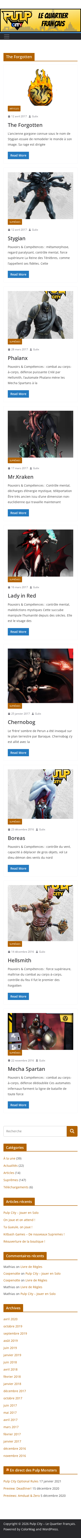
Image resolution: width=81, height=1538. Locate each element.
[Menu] (6, 36)
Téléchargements (16, 1187)
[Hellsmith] (40, 913)
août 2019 (10, 1341)
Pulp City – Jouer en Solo (20, 1213)
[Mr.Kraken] (40, 434)
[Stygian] (40, 195)
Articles (14, 108)
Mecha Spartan (26, 1068)
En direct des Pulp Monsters (33, 1470)
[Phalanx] (40, 315)
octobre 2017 (12, 1398)
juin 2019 (10, 1348)
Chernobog (21, 722)
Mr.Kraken (20, 476)
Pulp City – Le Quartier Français (52, 1524)
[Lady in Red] (40, 553)
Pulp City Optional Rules (20, 1481)
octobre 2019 (12, 1326)
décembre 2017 (14, 1391)
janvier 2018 (12, 1384)
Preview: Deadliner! (17, 1488)
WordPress (50, 1529)
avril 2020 (10, 1319)
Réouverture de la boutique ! (24, 1241)
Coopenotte (11, 1273)
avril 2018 (10, 1369)
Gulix (35, 116)
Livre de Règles (31, 1267)
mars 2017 (11, 1427)
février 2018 (12, 1376)
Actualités (10, 1165)
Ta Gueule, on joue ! (17, 1227)
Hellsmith (19, 960)
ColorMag (28, 1529)
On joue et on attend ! (19, 1220)
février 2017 (12, 1434)
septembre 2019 (15, 1333)
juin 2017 (10, 1405)
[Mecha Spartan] (40, 1031)
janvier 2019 (12, 1355)
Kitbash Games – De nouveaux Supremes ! (34, 1234)
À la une (9, 1158)
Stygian (16, 238)
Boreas (16, 837)
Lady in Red (22, 595)
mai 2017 (10, 1412)
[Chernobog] (40, 676)
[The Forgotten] (40, 87)
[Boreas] (40, 794)
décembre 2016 (14, 1448)
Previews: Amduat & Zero (21, 1496)
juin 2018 (10, 1362)
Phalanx (18, 357)
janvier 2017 (12, 1441)
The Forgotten (25, 124)
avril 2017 (10, 1420)
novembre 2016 (14, 1456)
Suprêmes (15, 221)
